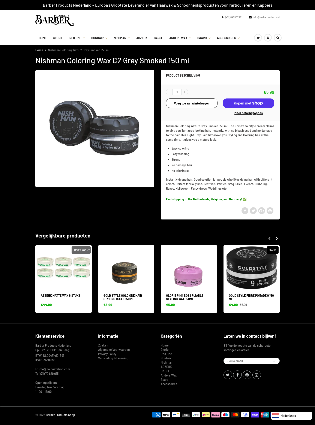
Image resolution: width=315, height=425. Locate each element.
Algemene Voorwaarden (114, 349)
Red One (75, 38)
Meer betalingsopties (248, 113)
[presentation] (269, 239)
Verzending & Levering (113, 358)
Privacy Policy (107, 354)
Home (42, 38)
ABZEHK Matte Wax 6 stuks (60, 295)
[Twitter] (228, 375)
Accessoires (226, 38)
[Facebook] (237, 375)
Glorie (58, 38)
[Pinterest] (247, 375)
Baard (202, 38)
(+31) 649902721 (233, 17)
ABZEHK (141, 38)
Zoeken (103, 345)
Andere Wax (178, 38)
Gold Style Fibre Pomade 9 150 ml (251, 297)
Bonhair (97, 38)
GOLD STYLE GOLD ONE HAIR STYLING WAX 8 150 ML (123, 297)
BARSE (158, 38)
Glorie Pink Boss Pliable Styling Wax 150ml (184, 297)
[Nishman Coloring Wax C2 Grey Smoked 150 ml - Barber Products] (95, 128)
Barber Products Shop (60, 415)
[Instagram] (256, 375)
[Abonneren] (274, 361)
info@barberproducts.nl (266, 17)
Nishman (120, 38)
